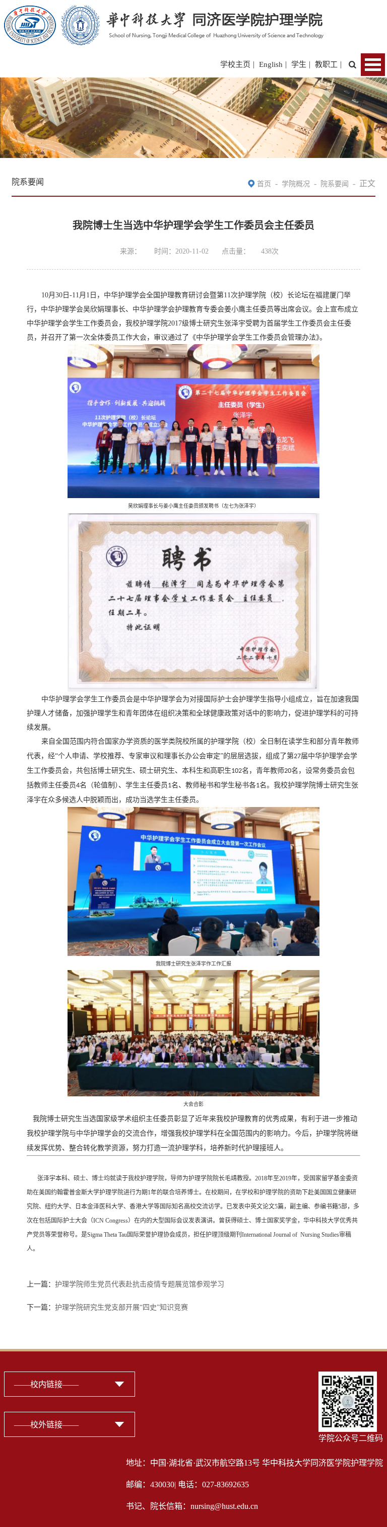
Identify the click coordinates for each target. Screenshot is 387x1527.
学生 (298, 64)
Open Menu (373, 64)
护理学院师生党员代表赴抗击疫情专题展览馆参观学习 (139, 1284)
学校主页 (235, 64)
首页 (264, 184)
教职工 (326, 64)
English (271, 64)
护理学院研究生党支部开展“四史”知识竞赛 (121, 1307)
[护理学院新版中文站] (164, 11)
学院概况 (296, 184)
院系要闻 (334, 184)
